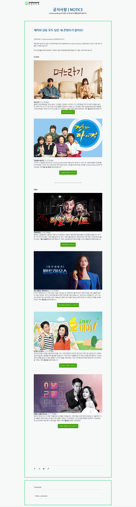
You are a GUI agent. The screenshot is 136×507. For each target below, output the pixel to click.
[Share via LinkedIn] (44, 469)
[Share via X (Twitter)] (39, 469)
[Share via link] (48, 469)
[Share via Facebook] (35, 469)
